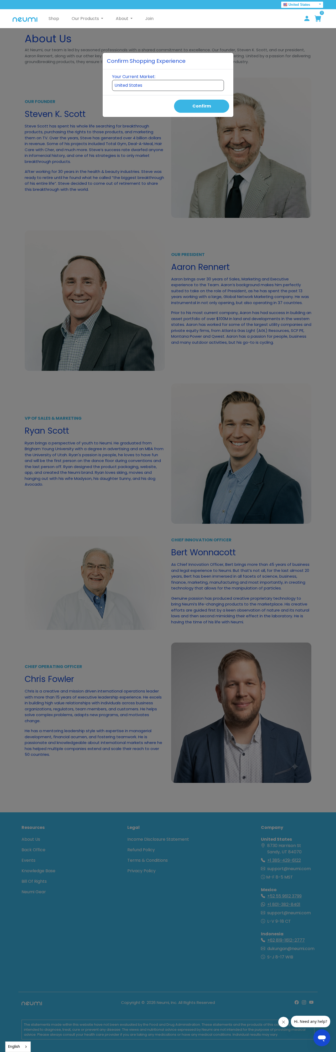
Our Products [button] (86, 19)
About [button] (122, 19)
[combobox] (18, 1046)
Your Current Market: (133, 77)
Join (149, 19)
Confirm (201, 106)
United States (299, 5)
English (14, 1046)
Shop (54, 19)
